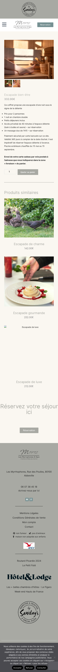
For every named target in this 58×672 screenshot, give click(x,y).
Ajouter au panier (28, 172)
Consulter (41, 668)
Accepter (17, 668)
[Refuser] (54, 657)
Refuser (29, 668)
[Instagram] (31, 499)
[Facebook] (27, 499)
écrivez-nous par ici (29, 490)
